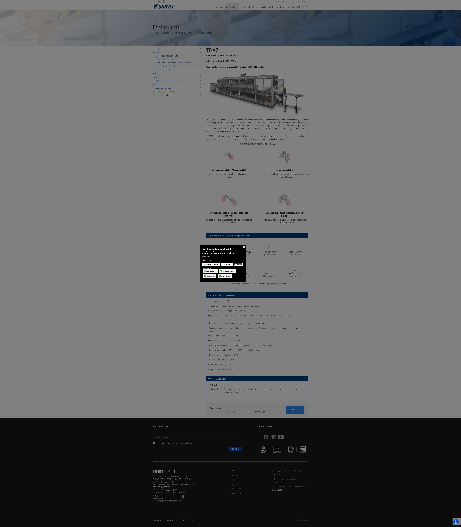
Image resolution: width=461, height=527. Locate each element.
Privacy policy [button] (206, 260)
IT (156, 2)
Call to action (295, 409)
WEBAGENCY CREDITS (302, 520)
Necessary (210, 271)
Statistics (210, 276)
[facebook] (263, 432)
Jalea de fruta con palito (166, 66)
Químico (156, 84)
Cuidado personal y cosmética (166, 91)
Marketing (225, 276)
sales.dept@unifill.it (261, 411)
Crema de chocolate (164, 59)
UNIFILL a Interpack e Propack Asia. (285, 480)
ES (164, 2)
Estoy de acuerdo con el (174, 443)
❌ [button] (244, 247)
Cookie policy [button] (206, 256)
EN (154, 2)
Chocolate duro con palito (167, 55)
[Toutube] (281, 436)
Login (234, 471)
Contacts (235, 484)
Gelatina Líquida (163, 69)
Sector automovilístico (162, 95)
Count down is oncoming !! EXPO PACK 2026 (289, 472)
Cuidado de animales (162, 88)
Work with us (237, 489)
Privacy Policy (237, 493)
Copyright (236, 475)
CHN (159, 2)
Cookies (235, 480)
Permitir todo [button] (227, 264)
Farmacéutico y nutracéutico (165, 80)
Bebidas (156, 77)
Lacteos (156, 49)
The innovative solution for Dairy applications (289, 488)
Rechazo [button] (238, 264)
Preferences (228, 271)
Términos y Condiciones (183, 443)
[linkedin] (272, 434)
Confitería (157, 52)
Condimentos (159, 73)
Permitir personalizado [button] (211, 264)
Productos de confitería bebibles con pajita (174, 62)
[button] (456, 522)
